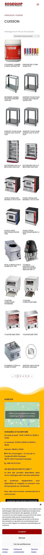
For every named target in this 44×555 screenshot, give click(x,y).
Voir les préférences (22, 544)
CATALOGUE (9, 15)
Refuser (22, 538)
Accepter (22, 531)
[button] (40, 504)
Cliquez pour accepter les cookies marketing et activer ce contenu (22, 414)
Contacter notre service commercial (22, 501)
